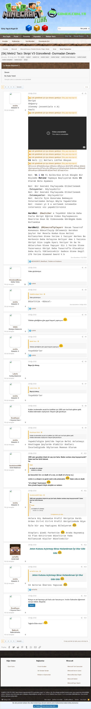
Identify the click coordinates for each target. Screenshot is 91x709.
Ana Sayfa (6, 36)
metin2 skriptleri (7, 60)
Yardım (77, 699)
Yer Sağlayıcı (47, 692)
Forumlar (26, 36)
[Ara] (87, 36)
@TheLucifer (44, 168)
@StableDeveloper (43, 166)
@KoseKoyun (33, 170)
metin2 (28, 57)
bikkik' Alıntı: (33, 341)
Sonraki (19, 87)
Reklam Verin (51, 36)
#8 (85, 406)
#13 (85, 567)
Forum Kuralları (42, 666)
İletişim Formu (62, 694)
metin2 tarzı (18, 60)
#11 (85, 491)
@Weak (76, 166)
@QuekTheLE (52, 170)
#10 (85, 453)
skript (25, 60)
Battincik (15, 630)
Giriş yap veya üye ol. (69, 98)
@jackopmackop (34, 168)
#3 (85, 290)
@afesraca (73, 168)
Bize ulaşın (47, 699)
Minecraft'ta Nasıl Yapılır (74, 674)
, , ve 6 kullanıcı (46, 261)
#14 (85, 596)
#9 (85, 428)
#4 (85, 315)
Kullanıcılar (16, 41)
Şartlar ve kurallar (57, 699)
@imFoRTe (69, 166)
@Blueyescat (54, 168)
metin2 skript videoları (68, 57)
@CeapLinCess (63, 170)
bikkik (15, 327)
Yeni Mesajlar (29, 41)
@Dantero (53, 166)
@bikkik (82, 166)
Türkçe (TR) (7, 699)
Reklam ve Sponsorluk (44, 674)
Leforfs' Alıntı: (33, 388)
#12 (85, 545)
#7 (85, 384)
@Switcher (46, 213)
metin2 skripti (81, 57)
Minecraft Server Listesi (74, 670)
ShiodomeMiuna (15, 280)
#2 (85, 267)
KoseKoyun (15, 418)
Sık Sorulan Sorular (43, 670)
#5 (85, 337)
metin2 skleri (45, 57)
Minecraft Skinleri (72, 679)
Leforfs (15, 374)
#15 (85, 618)
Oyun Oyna (11, 666)
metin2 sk (36, 57)
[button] (20, 37)
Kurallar (5, 41)
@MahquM (81, 168)
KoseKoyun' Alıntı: (35, 432)
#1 (85, 93)
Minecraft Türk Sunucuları (75, 666)
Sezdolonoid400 (15, 466)
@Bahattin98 (42, 170)
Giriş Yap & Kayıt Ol (9, 29)
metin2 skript (55, 57)
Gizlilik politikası (68, 699)
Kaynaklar (37, 36)
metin (22, 57)
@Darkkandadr (64, 168)
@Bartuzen (61, 166)
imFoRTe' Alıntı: (34, 571)
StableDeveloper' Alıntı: (36, 294)
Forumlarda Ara (44, 41)
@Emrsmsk (32, 166)
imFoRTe (15, 557)
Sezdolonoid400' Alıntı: (36, 495)
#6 (85, 361)
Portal (16, 36)
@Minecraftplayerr (52, 227)
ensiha (5, 57)
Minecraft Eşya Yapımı (74, 683)
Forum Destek (45, 694)
